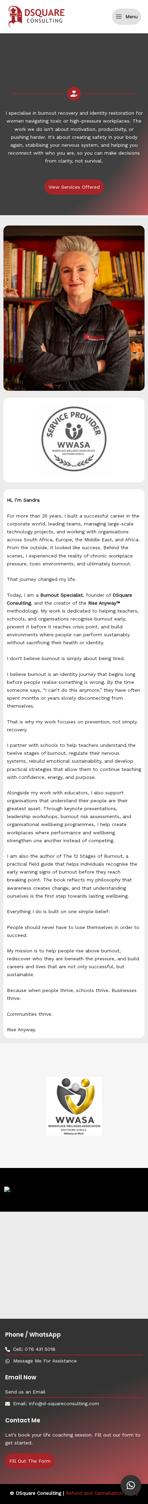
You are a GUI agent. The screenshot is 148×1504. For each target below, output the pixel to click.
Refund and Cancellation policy (102, 1493)
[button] (130, 1485)
